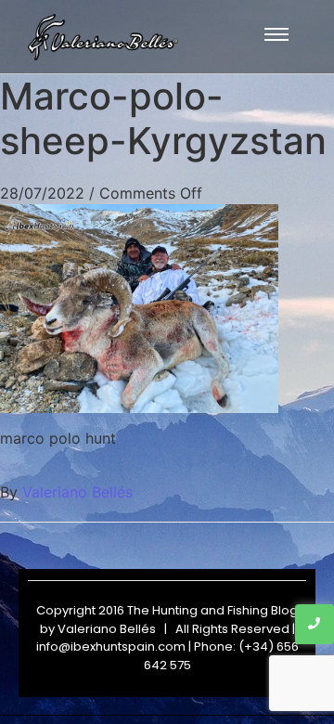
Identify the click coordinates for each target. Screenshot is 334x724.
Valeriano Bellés (77, 492)
